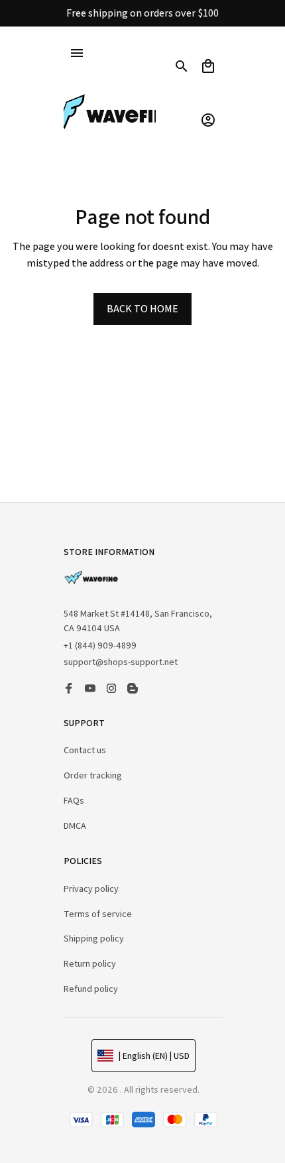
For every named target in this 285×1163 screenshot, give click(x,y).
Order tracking (93, 775)
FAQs (74, 800)
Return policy (90, 963)
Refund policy (91, 989)
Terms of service (98, 914)
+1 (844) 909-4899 (100, 648)
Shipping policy (94, 938)
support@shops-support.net (121, 666)
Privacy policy (91, 888)
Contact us (85, 750)
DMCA (75, 825)
